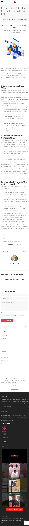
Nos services (4, 348)
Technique (3, 363)
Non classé (3, 341)
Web (16, 16)
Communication (4, 335)
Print (2, 354)
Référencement (4, 357)
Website (14, 266)
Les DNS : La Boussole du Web (8, 382)
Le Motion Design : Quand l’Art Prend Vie (10, 378)
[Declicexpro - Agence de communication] (14, 2)
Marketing (3, 338)
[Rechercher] (26, 326)
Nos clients (3, 344)
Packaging (3, 351)
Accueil (11, 16)
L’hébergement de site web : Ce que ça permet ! (12, 385)
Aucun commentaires (15, 32)
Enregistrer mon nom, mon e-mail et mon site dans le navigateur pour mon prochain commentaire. (14, 314)
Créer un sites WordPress (7, 384)
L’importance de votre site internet (14, 279)
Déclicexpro (7, 516)
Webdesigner (16, 241)
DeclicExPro (7, 30)
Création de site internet (6, 518)
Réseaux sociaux (5, 360)
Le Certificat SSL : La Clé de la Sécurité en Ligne (13, 380)
